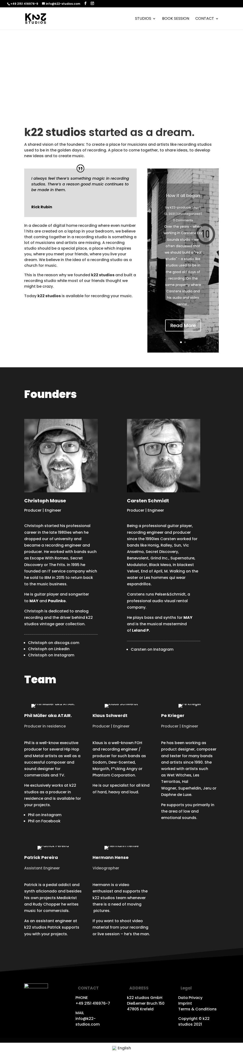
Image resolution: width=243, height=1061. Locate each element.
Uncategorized (189, 214)
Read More (183, 325)
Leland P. (141, 630)
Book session (175, 19)
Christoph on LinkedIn (49, 649)
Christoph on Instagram (51, 655)
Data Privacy (190, 997)
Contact (204, 19)
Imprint (185, 1003)
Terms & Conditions (197, 1009)
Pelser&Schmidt (170, 594)
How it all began (183, 196)
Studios (143, 19)
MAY (187, 617)
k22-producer (181, 207)
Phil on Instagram (44, 815)
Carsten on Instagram (152, 649)
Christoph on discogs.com (53, 642)
